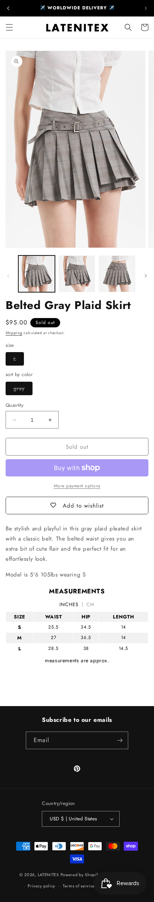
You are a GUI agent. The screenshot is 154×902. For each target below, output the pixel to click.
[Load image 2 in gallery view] (77, 273)
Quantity (15, 405)
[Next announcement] (146, 8)
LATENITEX (48, 875)
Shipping (14, 333)
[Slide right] (146, 275)
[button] (9, 27)
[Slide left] (8, 275)
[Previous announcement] (8, 8)
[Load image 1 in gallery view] (36, 273)
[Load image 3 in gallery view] (117, 273)
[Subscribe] (119, 740)
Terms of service (79, 886)
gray (23, 389)
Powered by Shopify (80, 875)
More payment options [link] (77, 485)
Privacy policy (41, 886)
